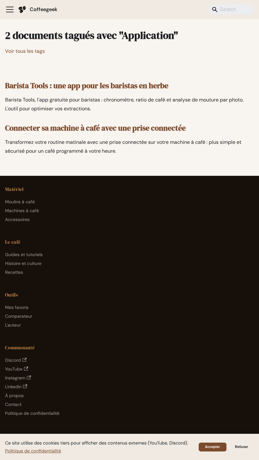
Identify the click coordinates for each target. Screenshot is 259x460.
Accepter (212, 447)
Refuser (241, 447)
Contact (13, 404)
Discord (13, 360)
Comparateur (18, 316)
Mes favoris (16, 307)
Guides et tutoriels (24, 254)
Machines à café (22, 210)
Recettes (14, 272)
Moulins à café (20, 202)
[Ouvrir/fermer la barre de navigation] (10, 9)
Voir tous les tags (25, 51)
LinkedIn (13, 386)
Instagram (15, 378)
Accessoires (17, 219)
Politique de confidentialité (32, 413)
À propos (14, 395)
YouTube (13, 369)
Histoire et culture (23, 263)
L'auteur (13, 325)
